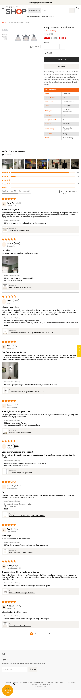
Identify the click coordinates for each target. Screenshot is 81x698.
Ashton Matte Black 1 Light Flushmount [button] (21, 552)
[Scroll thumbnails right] (77, 164)
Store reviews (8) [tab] (24, 191)
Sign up (33, 669)
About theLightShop (12, 682)
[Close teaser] (14, 684)
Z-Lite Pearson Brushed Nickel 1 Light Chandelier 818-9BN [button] (27, 516)
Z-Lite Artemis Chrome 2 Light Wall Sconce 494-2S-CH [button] (26, 392)
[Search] (71, 10)
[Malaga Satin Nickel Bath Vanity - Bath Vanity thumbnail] (4, 29)
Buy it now (61, 66)
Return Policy (49, 682)
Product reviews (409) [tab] (9, 191)
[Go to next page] (53, 633)
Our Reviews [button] (79, 351)
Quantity (46, 42)
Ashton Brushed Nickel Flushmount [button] (20, 287)
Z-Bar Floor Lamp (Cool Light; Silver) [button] (20, 473)
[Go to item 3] (30, 164)
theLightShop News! (26, 682)
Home (4, 22)
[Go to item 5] (53, 164)
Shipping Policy (38, 682)
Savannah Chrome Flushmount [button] (19, 230)
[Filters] (61, 192)
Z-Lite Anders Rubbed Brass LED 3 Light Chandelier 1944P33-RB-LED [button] (31, 333)
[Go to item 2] (19, 164)
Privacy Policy (59, 682)
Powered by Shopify (40, 687)
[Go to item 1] (7, 164)
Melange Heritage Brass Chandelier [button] (20, 432)
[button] (40, 173)
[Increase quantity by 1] (62, 46)
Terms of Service (70, 682)
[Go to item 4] (42, 164)
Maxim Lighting (51, 31)
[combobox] (55, 10)
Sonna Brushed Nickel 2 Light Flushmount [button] (22, 593)
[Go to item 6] (64, 164)
